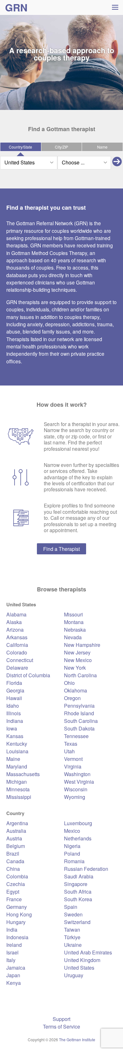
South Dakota (79, 728)
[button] (117, 162)
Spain (70, 906)
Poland (72, 853)
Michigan (16, 781)
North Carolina (80, 675)
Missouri (73, 614)
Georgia (15, 690)
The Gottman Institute (77, 1039)
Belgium (15, 846)
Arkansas (16, 637)
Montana (74, 622)
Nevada (73, 637)
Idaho (12, 705)
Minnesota (18, 789)
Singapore (75, 884)
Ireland (14, 944)
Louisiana (17, 751)
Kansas (14, 736)
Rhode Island (79, 713)
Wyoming (74, 796)
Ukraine (73, 944)
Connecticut (19, 660)
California (17, 644)
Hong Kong (19, 914)
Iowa (11, 728)
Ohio (69, 682)
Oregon (72, 698)
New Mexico (78, 660)
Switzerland (77, 922)
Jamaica (15, 967)
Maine (13, 758)
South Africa (77, 891)
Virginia (72, 766)
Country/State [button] (20, 147)
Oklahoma (75, 690)
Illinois (13, 713)
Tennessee (76, 736)
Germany (16, 906)
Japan (13, 975)
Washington (77, 774)
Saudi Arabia (78, 876)
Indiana (14, 720)
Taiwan (72, 929)
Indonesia (17, 937)
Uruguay (73, 975)
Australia (16, 830)
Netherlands (77, 838)
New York (75, 667)
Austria (14, 838)
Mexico (72, 830)
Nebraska (75, 629)
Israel (12, 952)
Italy (10, 960)
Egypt (12, 891)
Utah (69, 751)
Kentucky (16, 743)
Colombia (17, 876)
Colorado (16, 652)
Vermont (73, 758)
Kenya (13, 982)
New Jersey (77, 652)
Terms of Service (61, 1026)
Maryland (16, 766)
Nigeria (72, 846)
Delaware (17, 667)
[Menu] (115, 7)
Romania (74, 861)
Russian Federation (86, 868)
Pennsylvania (79, 705)
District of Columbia (28, 675)
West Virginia (79, 781)
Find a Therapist (61, 548)
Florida (14, 682)
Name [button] (102, 147)
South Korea (78, 899)
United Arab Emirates (88, 952)
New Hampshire (82, 644)
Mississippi (18, 796)
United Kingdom (82, 960)
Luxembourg (78, 823)
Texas (70, 743)
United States (79, 967)
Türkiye (72, 937)
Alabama (16, 614)
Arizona (15, 629)
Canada (15, 861)
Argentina (17, 823)
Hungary (16, 922)
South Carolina (81, 720)
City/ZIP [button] (61, 147)
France (14, 899)
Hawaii (14, 698)
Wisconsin (75, 789)
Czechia (15, 884)
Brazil (12, 853)
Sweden (73, 914)
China (13, 868)
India (11, 929)
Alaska (14, 622)
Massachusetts (23, 774)
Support (61, 1019)
